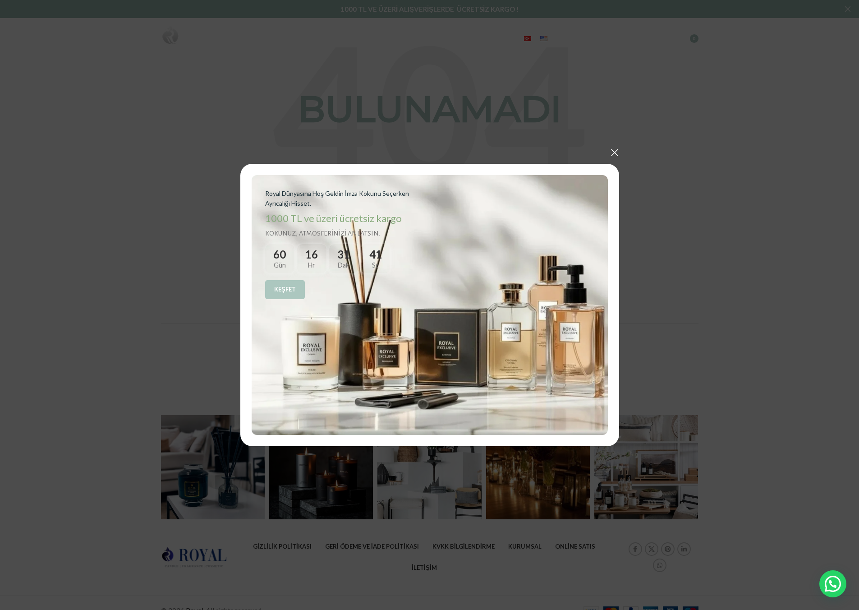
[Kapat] (614, 152)
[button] (832, 583)
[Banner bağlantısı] (430, 305)
